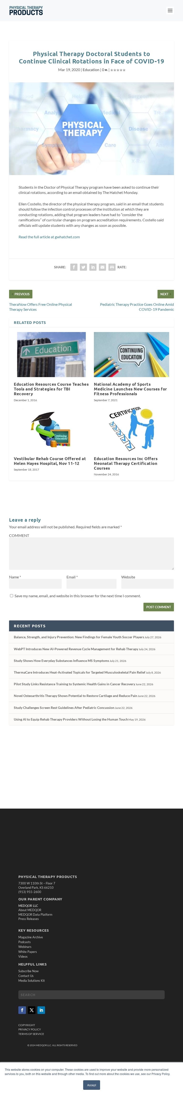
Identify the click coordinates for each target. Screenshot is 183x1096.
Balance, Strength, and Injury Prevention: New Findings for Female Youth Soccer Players (79, 637)
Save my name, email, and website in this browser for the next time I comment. (78, 595)
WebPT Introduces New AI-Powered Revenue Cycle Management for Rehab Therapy (76, 649)
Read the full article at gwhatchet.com (49, 236)
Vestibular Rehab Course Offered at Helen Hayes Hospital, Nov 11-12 (50, 461)
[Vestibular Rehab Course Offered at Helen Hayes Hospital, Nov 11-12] (51, 429)
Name (15, 577)
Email (72, 577)
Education (91, 69)
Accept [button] (91, 1085)
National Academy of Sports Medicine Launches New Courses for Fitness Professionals (130, 389)
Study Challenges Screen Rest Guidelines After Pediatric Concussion (64, 708)
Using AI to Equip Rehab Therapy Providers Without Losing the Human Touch (71, 719)
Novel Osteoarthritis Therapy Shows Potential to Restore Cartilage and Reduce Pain (75, 696)
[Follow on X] (32, 1010)
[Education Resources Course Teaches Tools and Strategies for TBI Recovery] (51, 354)
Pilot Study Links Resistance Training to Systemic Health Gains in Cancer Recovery (74, 684)
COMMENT (19, 535)
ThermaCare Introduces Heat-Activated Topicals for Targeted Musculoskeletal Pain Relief (79, 672)
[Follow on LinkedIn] (41, 1010)
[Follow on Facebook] (22, 1010)
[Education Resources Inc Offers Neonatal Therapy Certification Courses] (131, 429)
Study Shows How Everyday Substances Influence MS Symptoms (61, 661)
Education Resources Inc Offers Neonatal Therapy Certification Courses (126, 463)
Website (128, 577)
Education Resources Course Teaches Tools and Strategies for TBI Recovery (51, 389)
